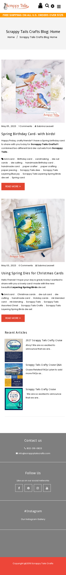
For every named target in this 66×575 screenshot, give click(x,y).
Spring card (18, 177)
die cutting (16, 162)
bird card (9, 159)
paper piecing (9, 170)
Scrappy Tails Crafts (43, 144)
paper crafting (49, 166)
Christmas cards (26, 294)
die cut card (45, 294)
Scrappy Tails (33, 301)
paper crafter (30, 166)
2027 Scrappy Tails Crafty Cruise (44, 340)
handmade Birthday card (39, 162)
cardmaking (42, 159)
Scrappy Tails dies (30, 170)
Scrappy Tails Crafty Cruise (41, 389)
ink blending (16, 301)
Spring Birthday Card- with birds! (28, 134)
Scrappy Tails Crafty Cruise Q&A (44, 364)
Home (11, 37)
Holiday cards (40, 298)
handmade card (10, 166)
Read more (11, 186)
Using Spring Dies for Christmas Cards (32, 273)
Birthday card (24, 159)
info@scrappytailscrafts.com (34, 453)
